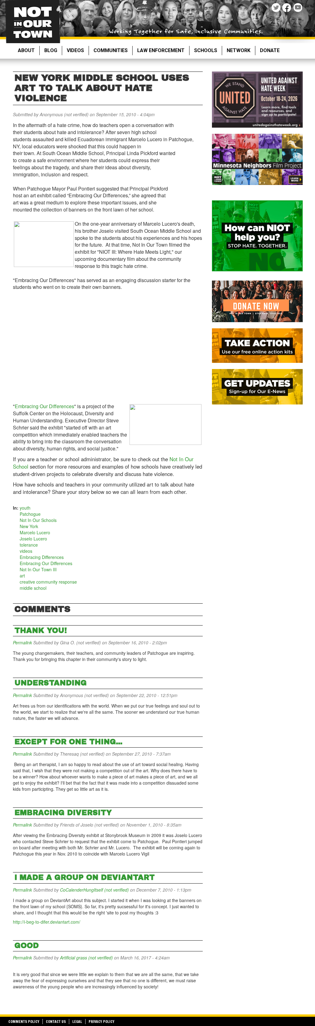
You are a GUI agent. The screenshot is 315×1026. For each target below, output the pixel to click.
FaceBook (287, 8)
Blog (50, 50)
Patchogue (30, 514)
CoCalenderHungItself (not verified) (94, 890)
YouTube (298, 8)
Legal (77, 1021)
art (22, 576)
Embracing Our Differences (44, 406)
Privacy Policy (101, 1021)
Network (238, 50)
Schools (205, 50)
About (26, 50)
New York (29, 526)
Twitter (276, 8)
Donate (270, 50)
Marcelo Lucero (35, 532)
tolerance (29, 545)
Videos (75, 50)
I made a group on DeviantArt (84, 877)
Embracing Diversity (63, 813)
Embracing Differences (42, 557)
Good (26, 946)
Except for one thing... (68, 742)
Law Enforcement (161, 50)
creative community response (48, 582)
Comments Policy (23, 1021)
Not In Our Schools (38, 520)
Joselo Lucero (33, 539)
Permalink (22, 642)
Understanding (50, 683)
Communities (111, 50)
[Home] (33, 21)
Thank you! (40, 630)
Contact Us (56, 1021)
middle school (33, 588)
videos (26, 551)
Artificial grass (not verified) (86, 957)
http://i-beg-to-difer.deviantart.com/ (46, 922)
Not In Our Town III (38, 569)
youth (25, 508)
